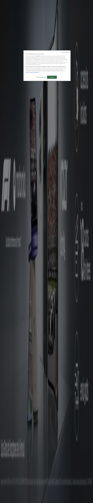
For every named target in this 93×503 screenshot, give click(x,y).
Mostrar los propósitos (41, 77)
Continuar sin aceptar (65, 52)
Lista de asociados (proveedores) (32, 72)
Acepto (51, 77)
